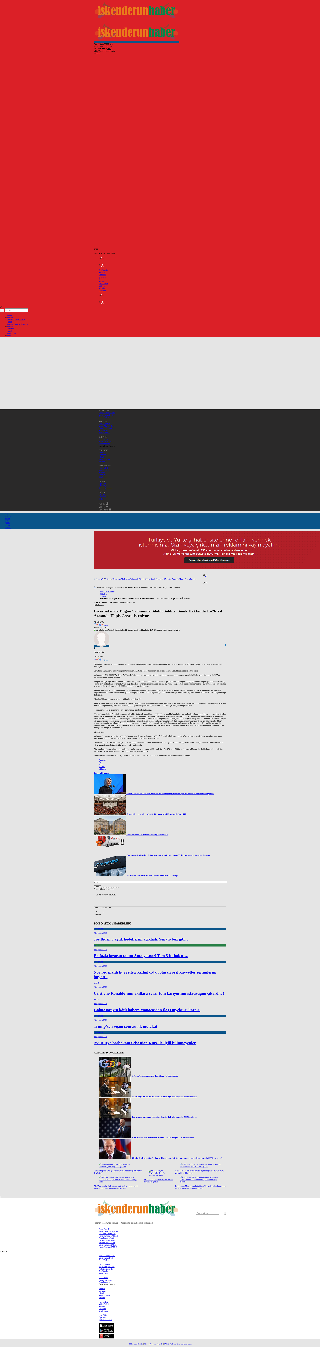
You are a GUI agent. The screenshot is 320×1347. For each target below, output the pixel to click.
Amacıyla (102, 760)
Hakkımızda (103, 497)
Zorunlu (9, 326)
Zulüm (9, 315)
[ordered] (110, 887)
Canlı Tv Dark (104, 424)
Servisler (102, 272)
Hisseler (102, 457)
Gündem (102, 275)
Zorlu (8, 335)
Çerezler (160, 1344)
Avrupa (8, 516)
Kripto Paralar (104, 459)
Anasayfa (102, 494)
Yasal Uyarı (188, 1344)
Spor (100, 279)
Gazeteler (102, 290)
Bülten (7, 518)
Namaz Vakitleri (105, 441)
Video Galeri (104, 470)
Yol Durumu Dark (106, 415)
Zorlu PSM (11, 333)
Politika (8, 527)
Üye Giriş (102, 483)
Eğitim (7, 523)
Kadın (101, 281)
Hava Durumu (109, 1236)
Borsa (104, 1229)
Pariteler (102, 461)
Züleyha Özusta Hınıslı (15, 320)
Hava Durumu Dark (107, 413)
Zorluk (9, 331)
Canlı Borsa (103, 439)
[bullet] (113, 887)
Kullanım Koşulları (176, 1344)
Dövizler (102, 455)
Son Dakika (103, 270)
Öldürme (102, 769)
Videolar (102, 286)
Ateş (100, 762)
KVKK (166, 1344)
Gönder (97, 887)
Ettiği (101, 764)
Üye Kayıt (103, 486)
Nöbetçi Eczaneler (106, 428)
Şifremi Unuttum (105, 488)
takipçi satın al (104, 433)
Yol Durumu (107, 1245)
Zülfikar (9, 317)
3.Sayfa (8, 514)
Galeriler (102, 504)
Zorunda (10, 329)
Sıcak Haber (103, 477)
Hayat (7, 525)
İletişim (101, 499)
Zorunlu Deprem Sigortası (17, 324)
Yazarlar (102, 288)
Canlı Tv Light (104, 417)
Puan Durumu (104, 444)
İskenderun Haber (107, 592)
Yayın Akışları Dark (106, 426)
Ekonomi (102, 277)
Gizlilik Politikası (150, 1344)
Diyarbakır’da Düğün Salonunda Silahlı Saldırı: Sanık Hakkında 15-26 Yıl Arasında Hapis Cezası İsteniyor (154, 579)
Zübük (9, 322)
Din (6, 521)
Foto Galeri (103, 284)
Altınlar (102, 452)
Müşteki (102, 767)
